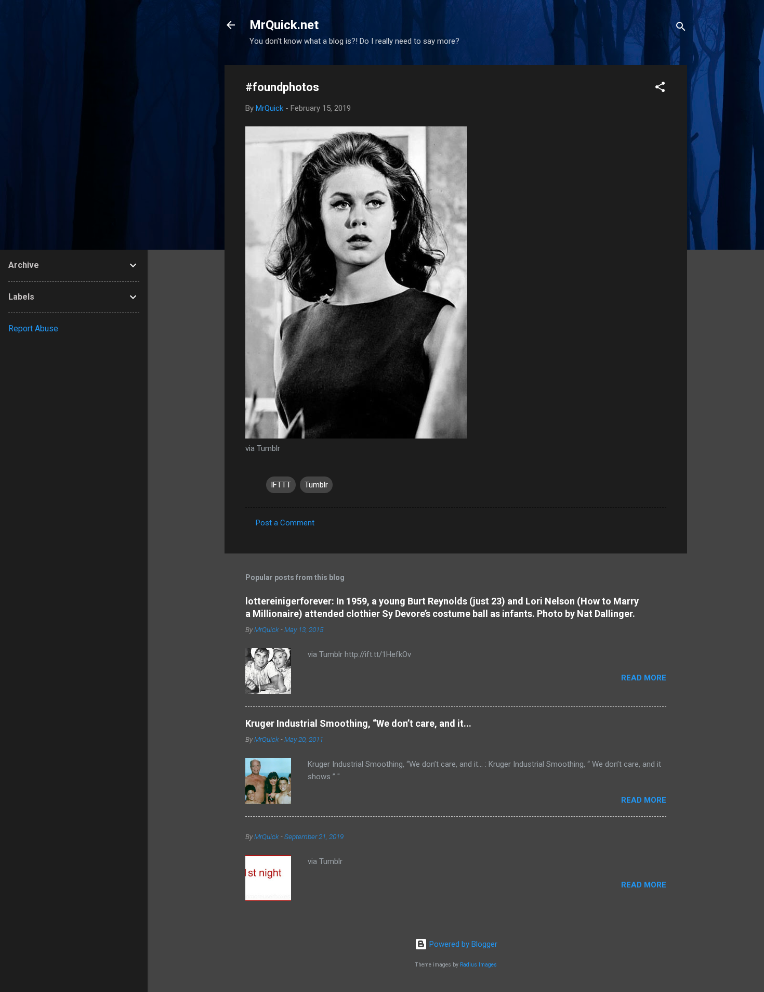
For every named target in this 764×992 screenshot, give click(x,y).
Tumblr (316, 484)
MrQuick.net (284, 25)
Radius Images (478, 964)
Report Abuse (33, 328)
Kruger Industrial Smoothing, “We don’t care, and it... (358, 723)
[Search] (681, 28)
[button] (660, 89)
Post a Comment (285, 522)
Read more (643, 677)
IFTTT (281, 484)
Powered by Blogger (462, 944)
